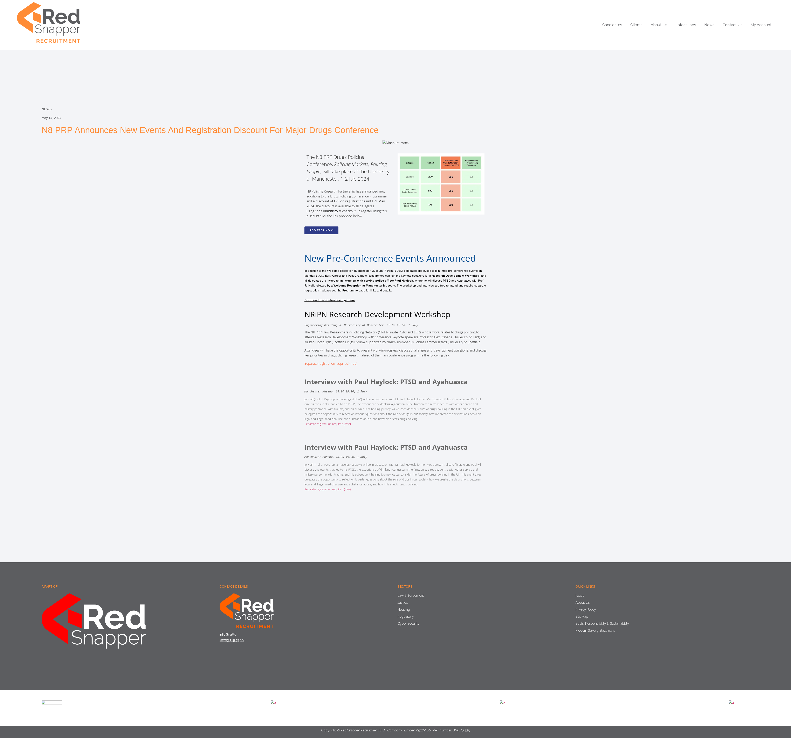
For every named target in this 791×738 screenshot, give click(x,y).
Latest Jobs (685, 24)
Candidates (612, 24)
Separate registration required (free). (327, 424)
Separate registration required (330, 363)
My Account (761, 24)
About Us (659, 24)
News (709, 24)
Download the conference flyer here (329, 300)
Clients (636, 24)
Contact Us (732, 24)
